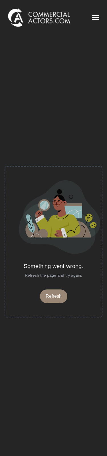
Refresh (54, 296)
